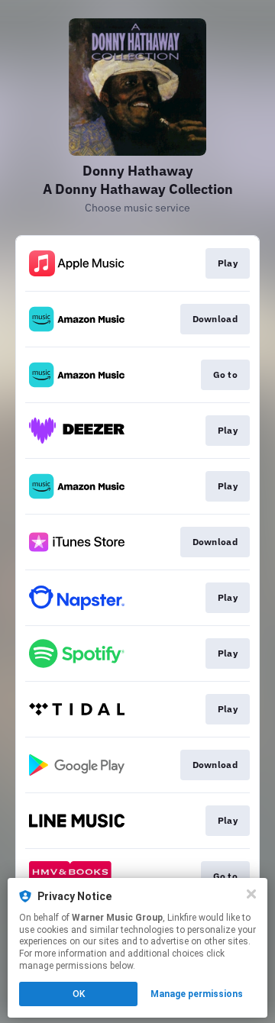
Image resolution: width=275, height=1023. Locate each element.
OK (79, 994)
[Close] (251, 894)
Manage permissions (196, 994)
